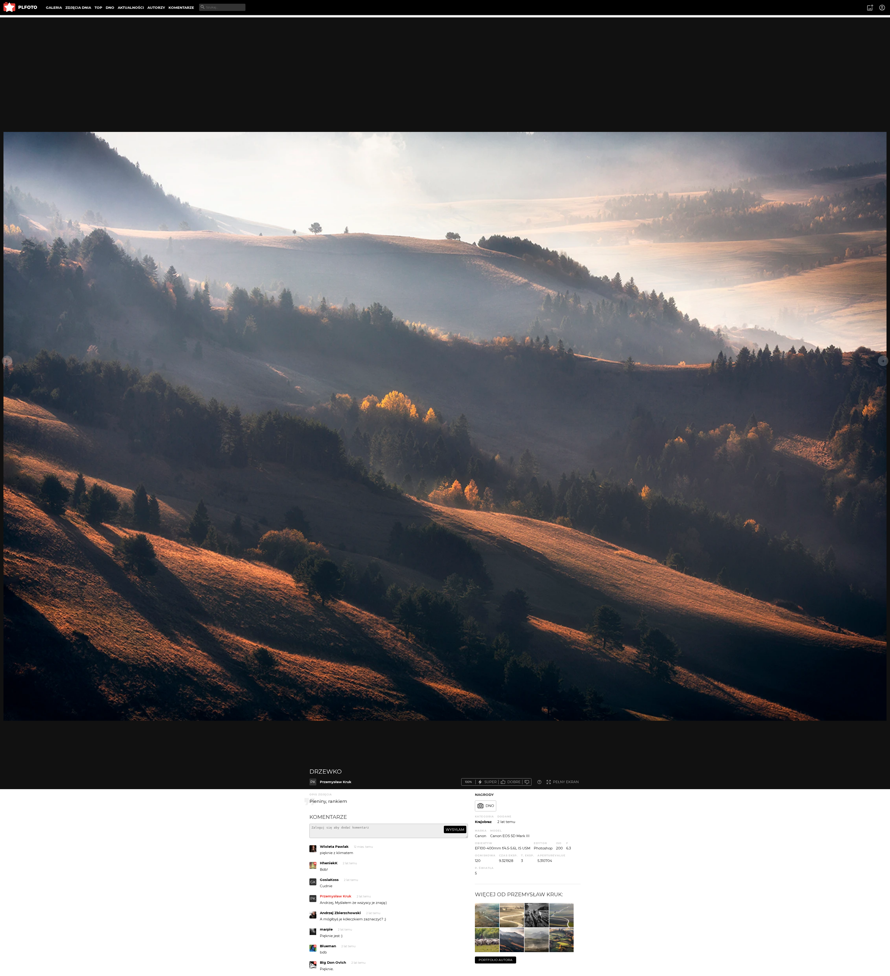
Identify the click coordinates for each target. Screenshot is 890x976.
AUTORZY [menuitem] (156, 7)
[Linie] (561, 915)
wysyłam (455, 829)
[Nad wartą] (487, 915)
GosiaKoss (329, 879)
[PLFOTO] (20, 7)
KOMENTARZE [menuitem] (181, 7)
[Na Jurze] (536, 915)
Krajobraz (483, 822)
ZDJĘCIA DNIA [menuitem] (78, 7)
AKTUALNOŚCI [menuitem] (131, 7)
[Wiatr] (536, 940)
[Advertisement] (445, 49)
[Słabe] (526, 782)
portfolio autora (495, 960)
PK (312, 782)
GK (313, 882)
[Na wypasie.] (487, 940)
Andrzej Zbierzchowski (340, 913)
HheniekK (328, 863)
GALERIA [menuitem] (54, 7)
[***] (512, 915)
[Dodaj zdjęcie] (870, 7)
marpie (326, 929)
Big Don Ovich (333, 962)
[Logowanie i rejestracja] (882, 7)
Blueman (328, 946)
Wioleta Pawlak (334, 846)
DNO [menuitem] (110, 7)
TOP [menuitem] (98, 7)
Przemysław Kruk (335, 782)
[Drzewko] (512, 940)
